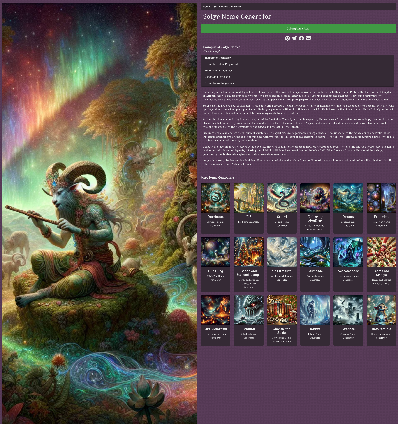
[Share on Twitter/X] (294, 39)
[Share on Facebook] (301, 39)
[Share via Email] (308, 39)
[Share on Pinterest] (287, 39)
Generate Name (298, 28)
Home (206, 6)
